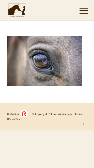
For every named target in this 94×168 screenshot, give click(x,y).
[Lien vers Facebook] (83, 124)
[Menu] (79, 11)
